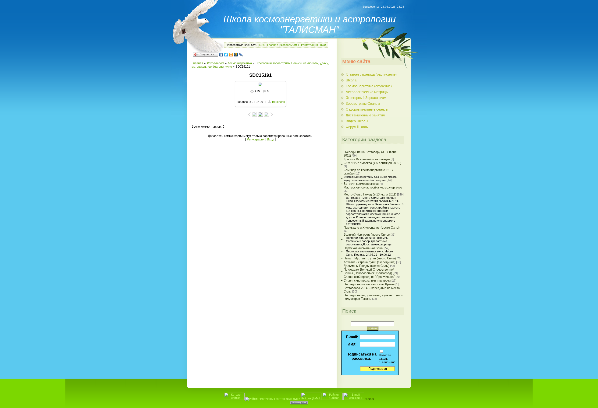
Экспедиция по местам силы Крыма (369, 284)
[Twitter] (226, 55)
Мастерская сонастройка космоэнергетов (373, 187)
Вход (323, 45)
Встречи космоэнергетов (361, 183)
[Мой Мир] (236, 55)
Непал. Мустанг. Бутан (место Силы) (370, 258)
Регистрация (309, 45)
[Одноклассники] (231, 55)
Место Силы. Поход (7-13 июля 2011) (370, 194)
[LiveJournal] (240, 55)
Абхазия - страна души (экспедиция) (369, 262)
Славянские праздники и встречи (367, 280)
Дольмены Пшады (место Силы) (366, 266)
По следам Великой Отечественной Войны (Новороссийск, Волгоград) (369, 271)
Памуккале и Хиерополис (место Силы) (371, 227)
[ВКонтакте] (221, 55)
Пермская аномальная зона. (364, 248)
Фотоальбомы (289, 45)
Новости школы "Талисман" (387, 358)
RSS (262, 45)
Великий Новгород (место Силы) (367, 234)
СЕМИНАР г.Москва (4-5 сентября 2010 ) (372, 163)
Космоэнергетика (240, 63)
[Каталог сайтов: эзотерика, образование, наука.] (234, 399)
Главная (272, 45)
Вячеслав (278, 102)
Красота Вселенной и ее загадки (367, 159)
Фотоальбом (215, 63)
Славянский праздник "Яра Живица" (369, 277)
